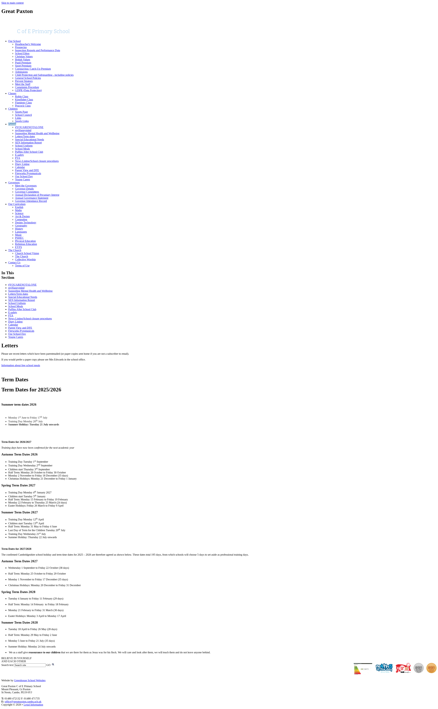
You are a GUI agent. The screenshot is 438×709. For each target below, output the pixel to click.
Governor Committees (27, 191)
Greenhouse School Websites (30, 680)
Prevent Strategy (24, 81)
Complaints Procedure (27, 87)
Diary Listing (22, 164)
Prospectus (21, 47)
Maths (18, 210)
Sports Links (22, 121)
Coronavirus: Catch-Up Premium (33, 68)
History (19, 228)
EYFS (18, 247)
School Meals (22, 148)
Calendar (20, 167)
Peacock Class (23, 105)
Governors (14, 182)
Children (13, 108)
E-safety (19, 154)
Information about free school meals (20, 365)
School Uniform (24, 145)
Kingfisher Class (24, 99)
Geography (21, 225)
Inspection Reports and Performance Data (37, 50)
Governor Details (24, 188)
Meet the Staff (22, 84)
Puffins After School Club (29, 151)
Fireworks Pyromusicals (28, 173)
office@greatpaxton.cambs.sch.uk (23, 701)
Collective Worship (25, 259)
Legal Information (33, 704)
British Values (22, 59)
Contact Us (14, 262)
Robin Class (21, 96)
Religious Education (26, 244)
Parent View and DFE (27, 170)
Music (18, 234)
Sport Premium (23, 65)
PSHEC (19, 237)
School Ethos (22, 53)
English (19, 207)
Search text (7, 665)
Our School (14, 41)
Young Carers (22, 179)
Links (18, 118)
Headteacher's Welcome (28, 44)
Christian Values (24, 56)
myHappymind (23, 130)
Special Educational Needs (29, 139)
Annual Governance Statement (31, 197)
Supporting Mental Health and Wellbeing (37, 133)
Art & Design (22, 216)
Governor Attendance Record (31, 201)
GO (48, 665)
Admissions (21, 71)
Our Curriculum (16, 204)
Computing (21, 219)
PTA (17, 157)
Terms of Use (22, 265)
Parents (12, 124)
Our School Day (24, 176)
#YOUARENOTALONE (29, 127)
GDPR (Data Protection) (28, 90)
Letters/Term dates (25, 136)
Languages (21, 231)
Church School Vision (27, 253)
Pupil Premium (23, 62)
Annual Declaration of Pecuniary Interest (37, 194)
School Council (23, 114)
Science (19, 213)
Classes (12, 93)
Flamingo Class (23, 102)
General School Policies (28, 78)
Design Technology (25, 222)
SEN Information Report (28, 142)
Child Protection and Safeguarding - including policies (44, 74)
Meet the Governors (26, 185)
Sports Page (21, 111)
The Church (14, 250)
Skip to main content (12, 2)
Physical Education (25, 241)
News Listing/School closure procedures (37, 161)
